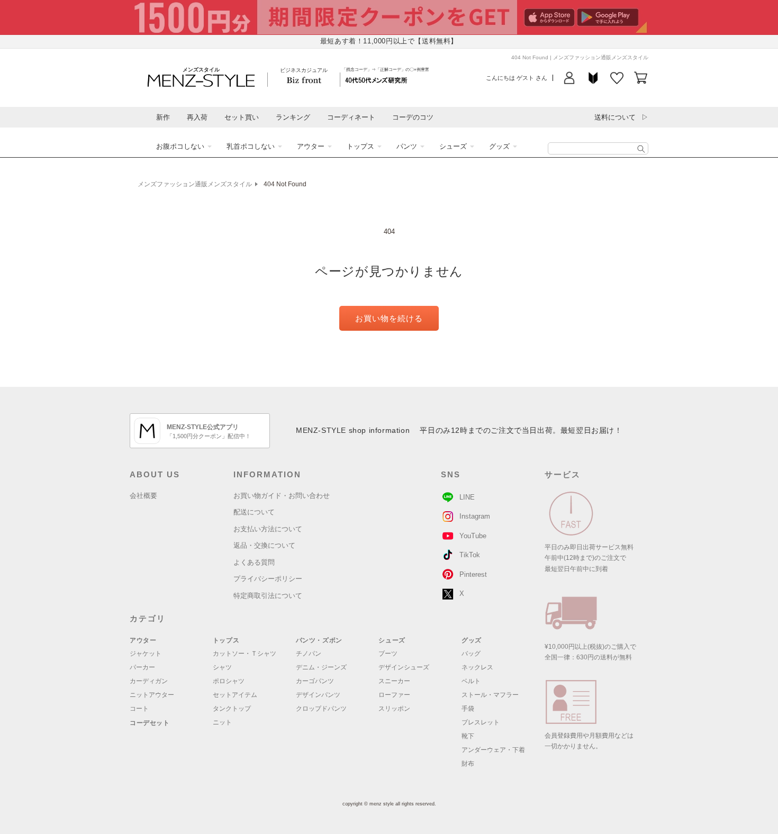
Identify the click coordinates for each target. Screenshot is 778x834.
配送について (254, 512)
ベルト (471, 681)
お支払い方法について (267, 529)
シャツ (222, 667)
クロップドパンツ (321, 708)
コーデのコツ (412, 117)
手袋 (468, 708)
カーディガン (149, 681)
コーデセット (150, 723)
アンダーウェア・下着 (493, 750)
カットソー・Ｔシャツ (244, 653)
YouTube (472, 536)
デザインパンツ (318, 695)
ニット (222, 722)
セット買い (241, 117)
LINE (467, 497)
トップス (360, 146)
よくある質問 (254, 562)
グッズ (499, 146)
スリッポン (394, 708)
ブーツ (387, 653)
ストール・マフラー (490, 695)
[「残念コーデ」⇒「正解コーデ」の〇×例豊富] (376, 79)
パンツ (406, 146)
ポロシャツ (229, 681)
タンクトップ (232, 708)
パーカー (142, 667)
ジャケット (145, 653)
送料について (615, 117)
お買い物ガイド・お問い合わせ (281, 496)
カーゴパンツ (315, 681)
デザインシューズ (403, 667)
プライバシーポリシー (267, 579)
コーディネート (351, 117)
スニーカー (394, 681)
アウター (310, 146)
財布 (468, 763)
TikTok (469, 555)
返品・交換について (264, 545)
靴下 (468, 736)
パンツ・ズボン (319, 640)
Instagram (474, 516)
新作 (163, 117)
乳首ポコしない (251, 146)
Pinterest (473, 574)
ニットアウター (152, 695)
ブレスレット (481, 722)
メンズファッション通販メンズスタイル (195, 184)
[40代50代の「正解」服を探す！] (641, 149)
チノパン (308, 653)
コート (139, 708)
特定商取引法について (267, 596)
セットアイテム (235, 695)
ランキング (293, 117)
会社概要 (143, 496)
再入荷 (197, 117)
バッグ (471, 653)
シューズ (453, 146)
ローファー (394, 695)
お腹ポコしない (180, 146)
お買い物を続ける (389, 318)
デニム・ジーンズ (321, 667)
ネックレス (477, 667)
